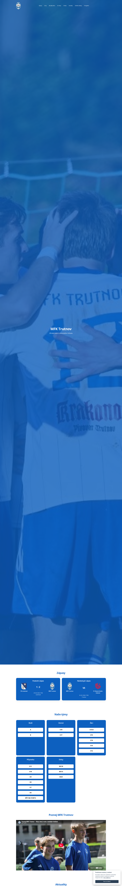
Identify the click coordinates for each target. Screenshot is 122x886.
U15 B (91, 730)
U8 (30, 782)
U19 (61, 730)
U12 (91, 751)
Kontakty (71, 5)
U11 (30, 766)
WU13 (61, 772)
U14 (91, 740)
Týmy (45, 5)
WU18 (61, 766)
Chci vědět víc (106, 877)
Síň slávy (59, 5)
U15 (91, 735)
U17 (61, 735)
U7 (30, 787)
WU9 (61, 777)
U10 (30, 772)
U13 (91, 745)
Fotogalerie (86, 5)
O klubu (65, 5)
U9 (30, 777)
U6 (30, 793)
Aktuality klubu (52, 5)
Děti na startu (30, 798)
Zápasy (40, 5)
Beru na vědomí (106, 881)
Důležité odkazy (78, 5)
